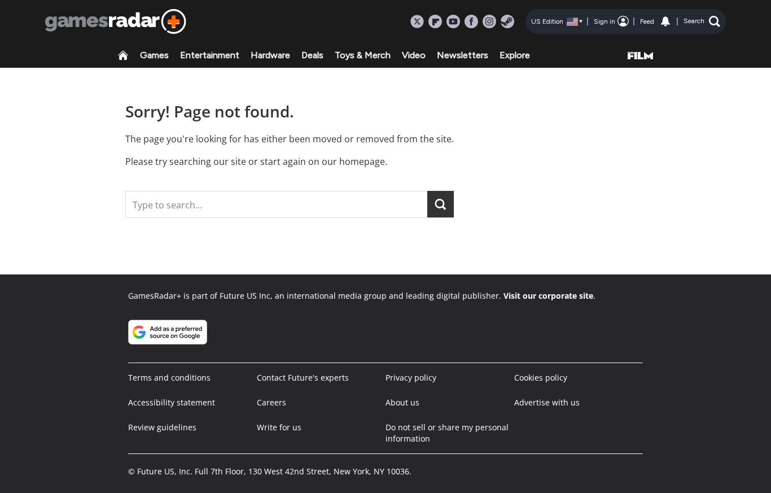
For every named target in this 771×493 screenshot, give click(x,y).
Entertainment (209, 55)
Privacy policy (411, 377)
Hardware (270, 55)
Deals (312, 55)
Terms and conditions (169, 377)
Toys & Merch (363, 55)
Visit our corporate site (548, 295)
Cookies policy (540, 377)
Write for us (279, 427)
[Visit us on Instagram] (489, 21)
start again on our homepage (322, 161)
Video (414, 55)
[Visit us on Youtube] (453, 21)
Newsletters (462, 55)
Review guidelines (162, 427)
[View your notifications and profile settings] (665, 21)
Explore (515, 55)
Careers (271, 402)
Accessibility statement (171, 402)
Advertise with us (547, 402)
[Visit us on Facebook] (471, 21)
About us (402, 402)
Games (154, 55)
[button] (702, 21)
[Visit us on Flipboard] (435, 21)
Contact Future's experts (303, 377)
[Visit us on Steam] (507, 21)
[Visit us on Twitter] (417, 21)
